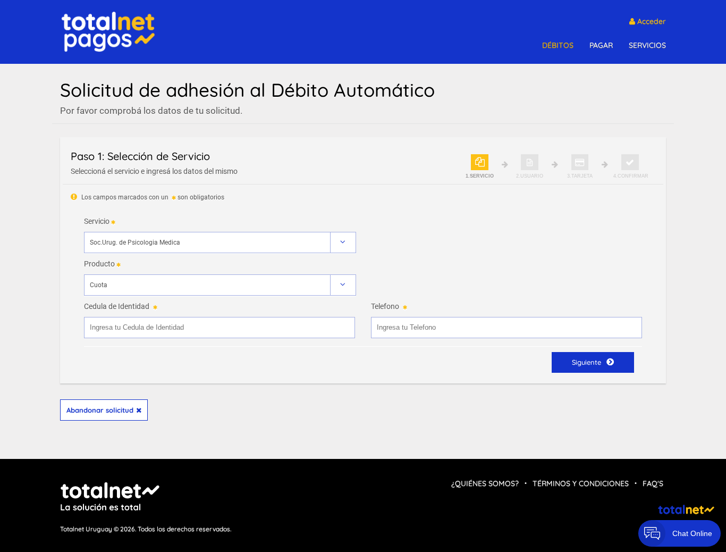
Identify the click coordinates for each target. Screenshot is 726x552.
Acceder (650, 21)
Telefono (385, 306)
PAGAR (601, 45)
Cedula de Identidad (116, 306)
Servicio (96, 221)
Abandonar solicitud (99, 410)
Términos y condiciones (581, 483)
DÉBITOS (557, 45)
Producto (99, 264)
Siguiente (586, 362)
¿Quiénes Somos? (485, 483)
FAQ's (653, 483)
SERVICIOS (647, 45)
